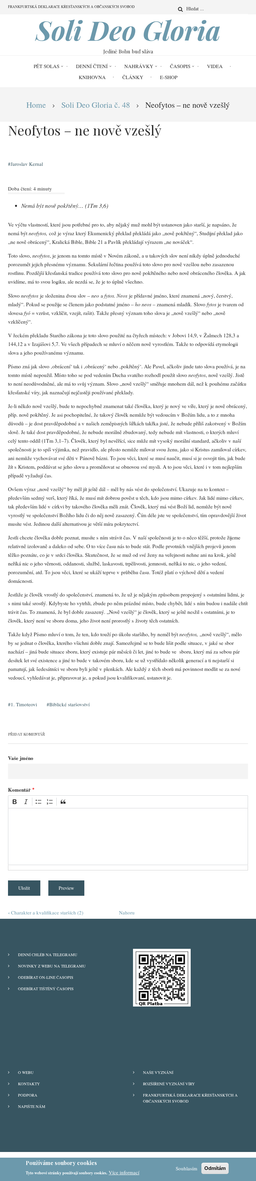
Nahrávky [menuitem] (138, 66)
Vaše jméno (20, 758)
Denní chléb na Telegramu (47, 954)
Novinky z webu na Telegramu (52, 965)
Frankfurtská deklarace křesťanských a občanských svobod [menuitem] (71, 6)
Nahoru (127, 912)
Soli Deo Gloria (128, 29)
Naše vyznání (158, 1072)
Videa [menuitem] (215, 66)
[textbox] (128, 836)
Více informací (124, 1172)
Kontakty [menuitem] (29, 1083)
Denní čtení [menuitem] (92, 66)
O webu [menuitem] (26, 1072)
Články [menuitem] (132, 77)
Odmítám (215, 1168)
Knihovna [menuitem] (92, 77)
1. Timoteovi (24, 704)
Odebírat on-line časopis (45, 977)
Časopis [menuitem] (180, 66)
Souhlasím (186, 1168)
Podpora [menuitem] (27, 1095)
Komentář (19, 789)
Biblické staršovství (69, 704)
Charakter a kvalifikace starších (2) (45, 912)
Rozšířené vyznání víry (169, 1083)
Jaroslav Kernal (27, 163)
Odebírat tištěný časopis (46, 988)
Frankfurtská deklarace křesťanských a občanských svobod (190, 1098)
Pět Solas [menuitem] (46, 66)
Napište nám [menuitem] (31, 1106)
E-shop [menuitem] (168, 77)
